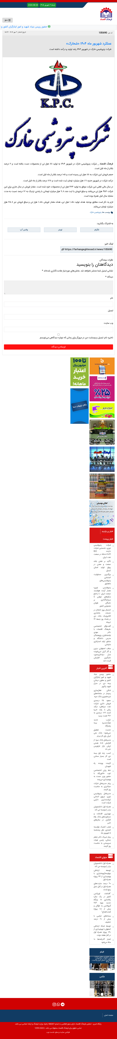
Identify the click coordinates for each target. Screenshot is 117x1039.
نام (111, 298)
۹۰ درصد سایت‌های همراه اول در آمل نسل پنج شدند (102, 886)
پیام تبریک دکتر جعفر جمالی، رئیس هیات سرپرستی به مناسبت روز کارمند (102, 841)
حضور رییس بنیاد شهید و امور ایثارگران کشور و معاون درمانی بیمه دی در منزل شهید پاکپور (102, 680)
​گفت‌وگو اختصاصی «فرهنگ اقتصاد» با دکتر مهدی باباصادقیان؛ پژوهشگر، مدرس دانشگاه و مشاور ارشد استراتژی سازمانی (102, 635)
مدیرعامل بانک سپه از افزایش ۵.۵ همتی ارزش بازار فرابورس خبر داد (102, 744)
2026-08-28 (33, 5)
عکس (102, 977)
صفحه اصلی (108, 1015)
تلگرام (96, 229)
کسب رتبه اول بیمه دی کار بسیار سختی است (102, 756)
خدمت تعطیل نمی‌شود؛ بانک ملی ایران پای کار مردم (102, 733)
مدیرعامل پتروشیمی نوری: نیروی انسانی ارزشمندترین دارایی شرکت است (102, 798)
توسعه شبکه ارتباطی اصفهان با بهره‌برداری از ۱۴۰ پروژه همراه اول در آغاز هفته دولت (102, 930)
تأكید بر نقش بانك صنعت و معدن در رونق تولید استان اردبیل (102, 566)
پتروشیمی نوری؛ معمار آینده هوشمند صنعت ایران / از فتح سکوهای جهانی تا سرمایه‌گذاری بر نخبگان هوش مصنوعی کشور (102, 597)
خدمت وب (50, 1032)
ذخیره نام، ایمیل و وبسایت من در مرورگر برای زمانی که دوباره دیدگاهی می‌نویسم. (76, 338)
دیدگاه (109, 277)
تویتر (60, 229)
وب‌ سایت (108, 323)
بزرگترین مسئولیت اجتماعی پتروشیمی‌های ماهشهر (102, 579)
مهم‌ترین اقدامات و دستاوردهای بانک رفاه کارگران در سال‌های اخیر (102, 818)
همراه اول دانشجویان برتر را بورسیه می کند (102, 808)
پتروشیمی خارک (95, 212)
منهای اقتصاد (101, 857)
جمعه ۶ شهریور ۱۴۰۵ (47, 5)
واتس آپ (24, 229)
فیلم (102, 952)
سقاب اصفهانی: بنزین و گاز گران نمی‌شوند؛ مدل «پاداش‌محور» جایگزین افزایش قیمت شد (102, 654)
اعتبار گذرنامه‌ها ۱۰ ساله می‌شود (102, 941)
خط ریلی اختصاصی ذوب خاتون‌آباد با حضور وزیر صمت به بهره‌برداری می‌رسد (102, 775)
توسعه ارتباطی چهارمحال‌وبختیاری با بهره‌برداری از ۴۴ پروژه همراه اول (102, 875)
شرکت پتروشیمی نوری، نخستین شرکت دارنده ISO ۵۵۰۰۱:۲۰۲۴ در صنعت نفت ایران (102, 551)
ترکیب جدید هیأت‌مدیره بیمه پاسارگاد (102, 723)
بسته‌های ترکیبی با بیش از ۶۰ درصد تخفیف (102, 919)
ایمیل (110, 311)
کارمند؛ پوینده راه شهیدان (102, 765)
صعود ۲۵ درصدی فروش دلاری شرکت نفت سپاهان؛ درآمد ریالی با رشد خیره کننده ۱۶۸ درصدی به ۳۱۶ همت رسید (102, 708)
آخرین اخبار (101, 668)
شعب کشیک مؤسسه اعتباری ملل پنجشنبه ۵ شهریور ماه (102, 830)
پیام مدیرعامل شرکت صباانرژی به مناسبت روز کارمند (102, 786)
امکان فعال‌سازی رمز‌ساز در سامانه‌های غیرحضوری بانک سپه (102, 693)
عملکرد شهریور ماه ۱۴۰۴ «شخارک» (88, 43)
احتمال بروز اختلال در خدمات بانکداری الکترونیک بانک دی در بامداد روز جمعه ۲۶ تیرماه (102, 616)
